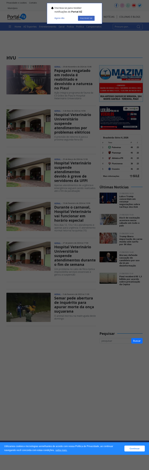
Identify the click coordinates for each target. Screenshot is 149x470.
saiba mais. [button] (61, 450)
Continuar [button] (135, 448)
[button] (121, 448)
